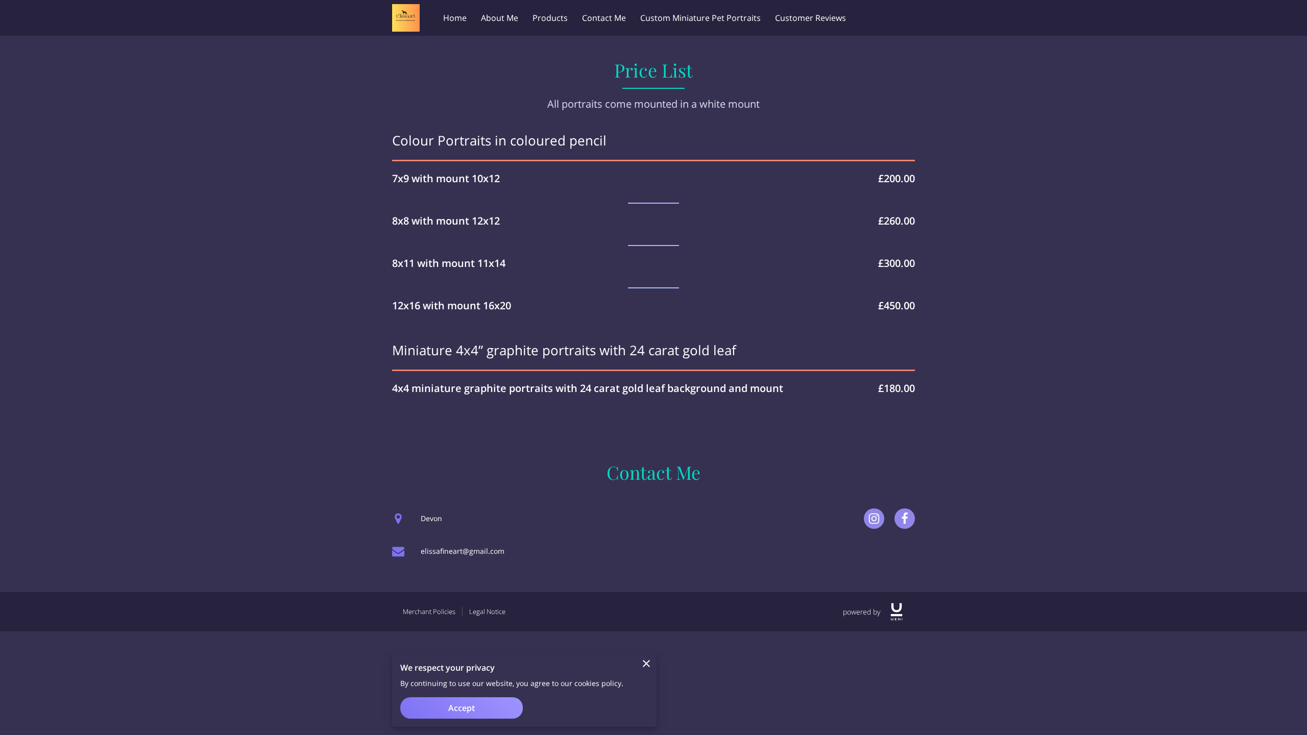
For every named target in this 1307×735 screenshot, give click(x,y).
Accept (461, 708)
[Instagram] (874, 518)
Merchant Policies (429, 611)
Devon (431, 518)
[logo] (896, 612)
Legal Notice (487, 611)
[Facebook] (904, 518)
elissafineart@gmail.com (462, 551)
